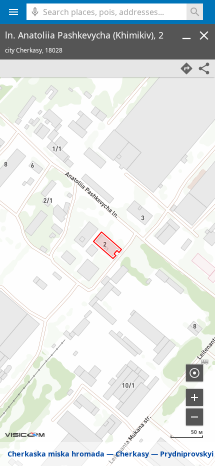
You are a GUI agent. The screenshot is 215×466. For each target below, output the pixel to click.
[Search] (194, 12)
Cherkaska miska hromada (56, 453)
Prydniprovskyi (187, 453)
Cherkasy (132, 453)
